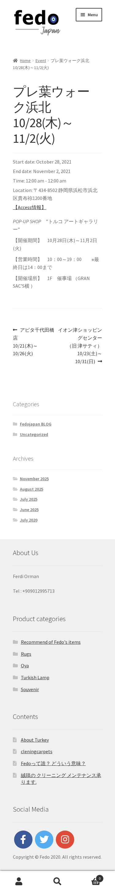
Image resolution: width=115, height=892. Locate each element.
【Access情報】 (29, 207)
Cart (89, 876)
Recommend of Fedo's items (51, 642)
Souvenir (30, 689)
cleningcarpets (36, 751)
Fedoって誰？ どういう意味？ (53, 763)
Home (25, 60)
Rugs (26, 654)
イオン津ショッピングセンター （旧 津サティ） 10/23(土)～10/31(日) (80, 345)
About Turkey (35, 740)
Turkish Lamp (35, 677)
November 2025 (34, 478)
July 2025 (28, 499)
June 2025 (29, 509)
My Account (19, 881)
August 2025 (31, 489)
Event (41, 60)
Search (57, 881)
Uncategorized (34, 434)
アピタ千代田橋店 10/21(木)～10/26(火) (33, 341)
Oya (25, 665)
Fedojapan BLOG (36, 424)
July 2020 (28, 520)
